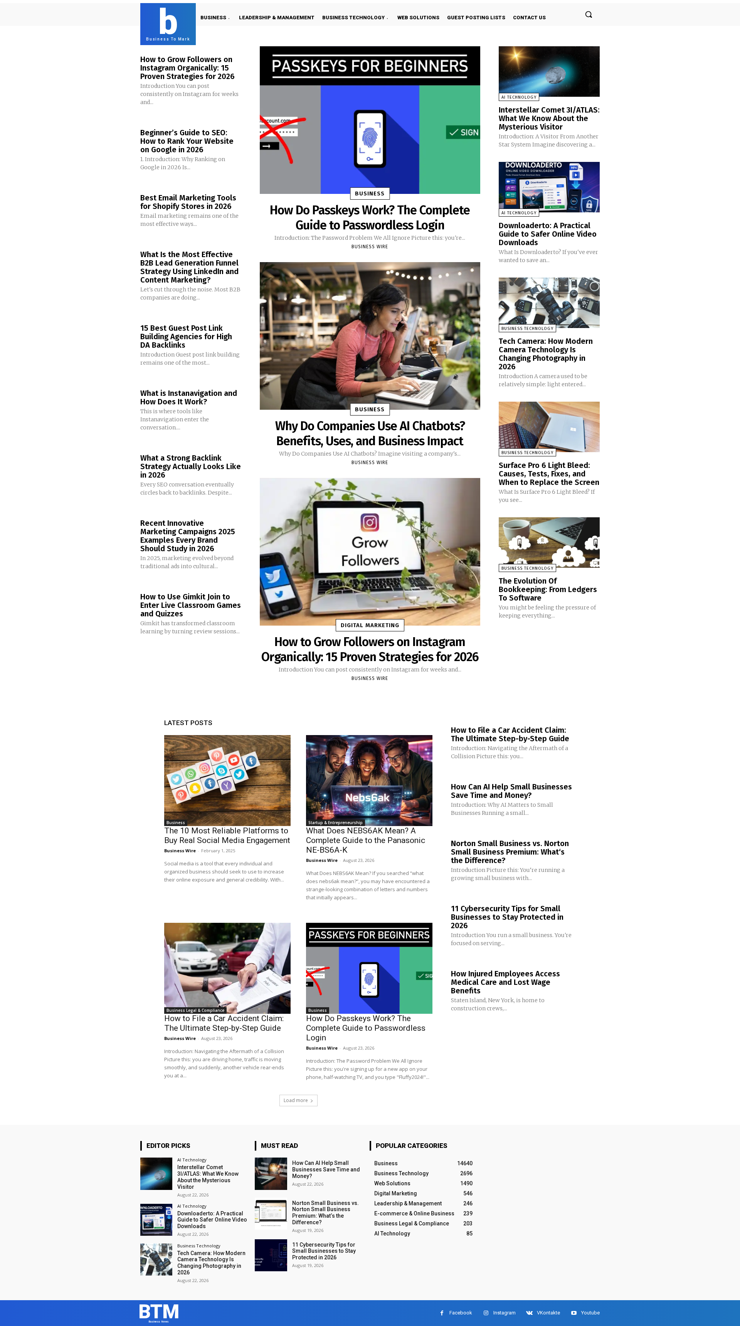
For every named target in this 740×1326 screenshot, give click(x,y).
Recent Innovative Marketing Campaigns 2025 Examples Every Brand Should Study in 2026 (187, 535)
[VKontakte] (529, 1313)
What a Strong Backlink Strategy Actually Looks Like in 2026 (190, 466)
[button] (588, 14)
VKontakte (548, 1313)
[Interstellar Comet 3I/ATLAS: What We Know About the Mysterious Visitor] (549, 71)
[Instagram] (486, 1313)
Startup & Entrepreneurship (335, 822)
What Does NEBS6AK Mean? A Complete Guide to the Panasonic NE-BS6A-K (365, 840)
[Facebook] (442, 1313)
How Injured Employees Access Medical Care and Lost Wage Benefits (505, 982)
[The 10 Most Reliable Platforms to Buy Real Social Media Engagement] (227, 780)
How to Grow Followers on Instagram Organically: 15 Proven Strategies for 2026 (187, 68)
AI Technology (518, 97)
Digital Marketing (370, 625)
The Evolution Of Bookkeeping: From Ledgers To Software (548, 589)
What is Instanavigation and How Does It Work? (188, 397)
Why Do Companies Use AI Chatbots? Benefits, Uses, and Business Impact (370, 433)
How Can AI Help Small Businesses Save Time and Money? (511, 791)
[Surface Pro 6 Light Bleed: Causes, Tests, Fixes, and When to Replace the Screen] (549, 427)
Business (370, 193)
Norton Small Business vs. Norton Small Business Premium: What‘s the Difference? (510, 852)
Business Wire (370, 246)
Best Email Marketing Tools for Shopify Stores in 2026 (188, 202)
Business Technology (527, 328)
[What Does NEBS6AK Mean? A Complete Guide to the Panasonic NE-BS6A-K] (369, 780)
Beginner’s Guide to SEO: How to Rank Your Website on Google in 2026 (187, 141)
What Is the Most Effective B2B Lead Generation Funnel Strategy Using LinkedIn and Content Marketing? (189, 267)
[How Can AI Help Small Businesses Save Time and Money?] (271, 1174)
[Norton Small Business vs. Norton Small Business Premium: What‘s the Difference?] (271, 1214)
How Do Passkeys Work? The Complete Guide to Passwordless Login (370, 217)
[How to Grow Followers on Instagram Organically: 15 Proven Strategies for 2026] (370, 552)
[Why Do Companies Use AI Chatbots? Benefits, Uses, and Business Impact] (370, 336)
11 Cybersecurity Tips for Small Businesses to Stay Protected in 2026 (507, 917)
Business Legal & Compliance (195, 1010)
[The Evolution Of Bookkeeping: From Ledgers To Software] (549, 542)
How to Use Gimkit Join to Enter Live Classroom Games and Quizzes (190, 605)
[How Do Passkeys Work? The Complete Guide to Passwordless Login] (370, 120)
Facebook (460, 1313)
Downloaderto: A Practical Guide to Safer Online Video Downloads (548, 234)
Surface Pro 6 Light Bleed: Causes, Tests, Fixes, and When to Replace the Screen (549, 474)
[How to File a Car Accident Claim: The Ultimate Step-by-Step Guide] (227, 968)
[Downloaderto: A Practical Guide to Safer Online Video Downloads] (549, 187)
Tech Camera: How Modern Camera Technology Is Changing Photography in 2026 (546, 354)
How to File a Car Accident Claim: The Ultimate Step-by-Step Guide (224, 1023)
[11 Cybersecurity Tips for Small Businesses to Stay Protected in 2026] (271, 1255)
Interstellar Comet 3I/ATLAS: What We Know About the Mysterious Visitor (549, 118)
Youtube (590, 1313)
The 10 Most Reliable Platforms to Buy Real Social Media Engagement (227, 835)
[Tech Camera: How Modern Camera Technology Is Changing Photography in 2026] (549, 303)
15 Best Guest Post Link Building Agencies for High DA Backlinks (186, 336)
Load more (296, 1100)
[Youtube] (573, 1313)
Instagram (504, 1313)
